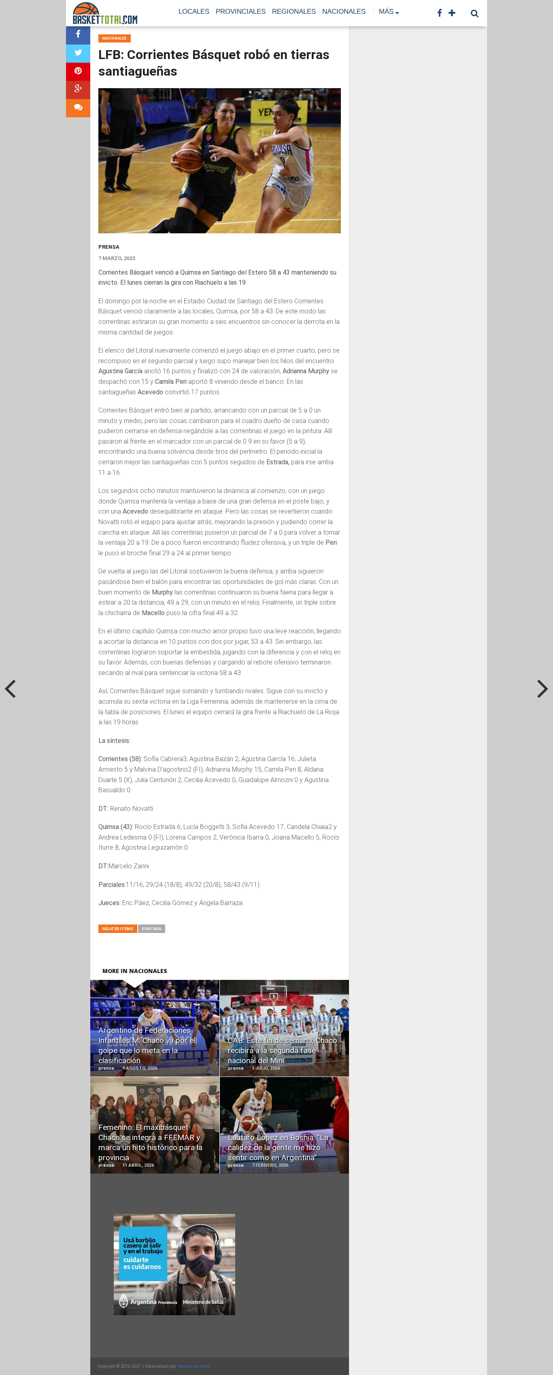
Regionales (294, 11)
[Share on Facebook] (78, 35)
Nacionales (344, 11)
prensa (108, 247)
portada (151, 929)
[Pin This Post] (78, 72)
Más (386, 11)
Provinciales (241, 11)
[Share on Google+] (78, 90)
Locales (194, 11)
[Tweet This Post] (78, 53)
